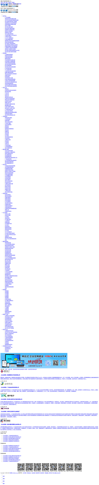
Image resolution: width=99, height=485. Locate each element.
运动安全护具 (8, 182)
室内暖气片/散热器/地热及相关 (11, 275)
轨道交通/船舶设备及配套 (10, 79)
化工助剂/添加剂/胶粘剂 (10, 233)
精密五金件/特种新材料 (9, 99)
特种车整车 (7, 120)
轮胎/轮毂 (7, 132)
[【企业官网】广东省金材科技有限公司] (6, 384)
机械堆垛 (7, 285)
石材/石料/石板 (8, 249)
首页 (6, 369)
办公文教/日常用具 (9, 110)
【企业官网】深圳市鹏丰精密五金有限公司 (11, 438)
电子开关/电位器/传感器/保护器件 (12, 20)
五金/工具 (5, 87)
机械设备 (4, 53)
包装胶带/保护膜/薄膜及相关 (10, 208)
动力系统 (7, 135)
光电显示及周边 (8, 36)
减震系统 (7, 131)
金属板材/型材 (8, 263)
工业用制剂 (7, 220)
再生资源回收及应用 (9, 326)
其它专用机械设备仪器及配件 (11, 86)
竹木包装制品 (8, 201)
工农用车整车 (8, 119)
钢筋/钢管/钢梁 (8, 242)
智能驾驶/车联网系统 (9, 128)
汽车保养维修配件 (8, 146)
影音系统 (7, 127)
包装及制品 (5, 193)
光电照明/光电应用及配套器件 (11, 47)
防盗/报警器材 (8, 176)
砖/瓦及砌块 (7, 266)
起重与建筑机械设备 (9, 72)
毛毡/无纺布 (7, 301)
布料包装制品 (8, 200)
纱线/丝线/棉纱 (8, 299)
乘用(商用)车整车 (8, 117)
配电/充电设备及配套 (9, 42)
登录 (2, 2)
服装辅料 (7, 297)
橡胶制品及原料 (8, 229)
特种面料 (7, 296)
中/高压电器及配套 (9, 39)
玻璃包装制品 (8, 198)
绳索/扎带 (7, 209)
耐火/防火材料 (8, 260)
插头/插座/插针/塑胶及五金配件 (11, 44)
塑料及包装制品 (8, 196)
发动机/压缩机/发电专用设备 (10, 84)
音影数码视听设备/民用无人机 (11, 157)
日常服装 (7, 308)
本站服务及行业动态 (7, 345)
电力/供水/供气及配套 (9, 328)
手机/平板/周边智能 (9, 150)
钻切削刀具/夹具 (8, 101)
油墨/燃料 (7, 235)
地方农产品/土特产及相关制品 (11, 332)
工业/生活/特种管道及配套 (10, 257)
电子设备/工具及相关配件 (10, 43)
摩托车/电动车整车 (9, 121)
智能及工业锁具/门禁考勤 (10, 171)
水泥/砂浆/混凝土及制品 (10, 244)
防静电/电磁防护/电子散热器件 (11, 46)
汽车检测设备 (8, 145)
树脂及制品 (7, 222)
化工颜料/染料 (8, 219)
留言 (7, 2)
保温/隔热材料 (8, 252)
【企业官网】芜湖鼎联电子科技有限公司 (11, 441)
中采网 (25, 369)
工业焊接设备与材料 (9, 109)
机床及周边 (7, 76)
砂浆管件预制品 (8, 284)
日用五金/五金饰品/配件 (10, 98)
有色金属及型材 (8, 318)
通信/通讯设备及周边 (9, 161)
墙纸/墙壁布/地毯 (8, 277)
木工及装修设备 (8, 69)
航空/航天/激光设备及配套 (10, 66)
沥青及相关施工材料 (9, 282)
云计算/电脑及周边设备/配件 (10, 160)
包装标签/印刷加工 (9, 205)
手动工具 (7, 94)
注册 (4, 2)
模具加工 (7, 88)
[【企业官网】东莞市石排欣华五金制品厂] (4, 408)
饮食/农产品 (5, 329)
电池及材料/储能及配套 (9, 28)
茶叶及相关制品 (8, 334)
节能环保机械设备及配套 (10, 62)
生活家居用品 (8, 273)
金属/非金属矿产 (8, 322)
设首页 (9, 2)
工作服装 (7, 307)
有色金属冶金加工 (8, 323)
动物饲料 (7, 341)
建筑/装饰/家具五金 (9, 97)
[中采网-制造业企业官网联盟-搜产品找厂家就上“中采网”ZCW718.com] (9, 6)
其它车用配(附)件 (8, 147)
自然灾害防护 (8, 179)
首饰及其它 (7, 312)
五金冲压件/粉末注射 (32, 369)
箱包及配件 (7, 306)
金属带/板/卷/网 (8, 325)
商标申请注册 (8, 348)
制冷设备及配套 (8, 65)
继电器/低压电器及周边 (9, 29)
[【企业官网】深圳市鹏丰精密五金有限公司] (5, 421)
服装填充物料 (8, 303)
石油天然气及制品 (8, 321)
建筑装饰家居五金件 (9, 248)
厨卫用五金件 (8, 268)
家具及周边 (7, 267)
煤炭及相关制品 (8, 319)
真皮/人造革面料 (8, 304)
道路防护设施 (8, 189)
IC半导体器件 (8, 17)
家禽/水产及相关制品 (9, 333)
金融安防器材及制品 (9, 169)
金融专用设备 (8, 75)
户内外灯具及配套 (8, 271)
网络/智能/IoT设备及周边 (10, 152)
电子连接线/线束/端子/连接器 (11, 21)
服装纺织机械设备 (8, 55)
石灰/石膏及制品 (8, 256)
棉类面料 (7, 290)
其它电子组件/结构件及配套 (10, 51)
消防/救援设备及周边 (9, 167)
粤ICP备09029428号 (56, 472)
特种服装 (7, 310)
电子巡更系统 (8, 185)
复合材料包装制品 (8, 202)
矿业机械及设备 (8, 68)
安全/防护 (5, 164)
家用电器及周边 (8, 156)
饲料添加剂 (7, 226)
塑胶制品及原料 (8, 227)
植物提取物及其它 (8, 344)
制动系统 (7, 141)
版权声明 (38, 472)
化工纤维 (7, 230)
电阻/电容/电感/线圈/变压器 (10, 18)
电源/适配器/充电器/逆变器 (10, 24)
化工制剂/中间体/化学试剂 (10, 234)
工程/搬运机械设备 (9, 54)
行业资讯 (7, 351)
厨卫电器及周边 (8, 154)
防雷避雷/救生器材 (9, 168)
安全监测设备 (8, 178)
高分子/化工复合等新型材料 (10, 238)
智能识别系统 (8, 186)
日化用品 (7, 216)
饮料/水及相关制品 (9, 336)
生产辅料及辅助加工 (9, 300)
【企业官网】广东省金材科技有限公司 (10, 435)
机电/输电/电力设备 (9, 77)
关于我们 (25, 472)
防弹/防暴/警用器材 (9, 174)
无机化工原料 (8, 213)
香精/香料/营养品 (8, 237)
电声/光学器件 (8, 25)
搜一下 (2, 8)
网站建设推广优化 (8, 347)
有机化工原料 (8, 215)
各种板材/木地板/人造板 (10, 246)
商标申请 (19, 3)
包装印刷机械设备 (8, 57)
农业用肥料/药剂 (8, 223)
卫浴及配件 (7, 270)
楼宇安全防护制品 (8, 279)
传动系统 (7, 134)
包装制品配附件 (8, 207)
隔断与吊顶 (7, 264)
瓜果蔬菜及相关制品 (9, 330)
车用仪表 (7, 143)
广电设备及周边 (8, 158)
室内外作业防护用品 (9, 172)
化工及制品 (5, 212)
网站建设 (14, 3)
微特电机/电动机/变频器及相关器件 (12, 40)
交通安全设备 (8, 139)
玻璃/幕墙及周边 (8, 253)
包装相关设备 (8, 204)
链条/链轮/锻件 (8, 91)
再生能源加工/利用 (9, 317)
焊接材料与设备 (8, 32)
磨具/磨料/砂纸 (8, 105)
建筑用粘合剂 (8, 274)
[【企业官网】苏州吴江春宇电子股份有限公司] (7, 396)
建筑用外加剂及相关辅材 (10, 255)
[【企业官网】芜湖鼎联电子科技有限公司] (5, 372)
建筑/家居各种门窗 (9, 259)
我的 (4, 483)
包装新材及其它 (8, 211)
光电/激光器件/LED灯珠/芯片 (11, 35)
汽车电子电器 (8, 123)
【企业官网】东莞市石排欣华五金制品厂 (11, 439)
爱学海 (10, 3)
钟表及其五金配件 (8, 113)
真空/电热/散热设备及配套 (10, 64)
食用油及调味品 (8, 339)
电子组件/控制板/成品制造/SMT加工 (12, 50)
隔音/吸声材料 (8, 262)
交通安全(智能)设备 (9, 183)
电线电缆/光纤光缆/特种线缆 (10, 22)
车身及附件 (7, 138)
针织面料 (7, 295)
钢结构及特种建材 (8, 281)
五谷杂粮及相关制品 (9, 340)
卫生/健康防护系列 (9, 175)
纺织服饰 (4, 289)
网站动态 (7, 350)
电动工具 (7, 95)
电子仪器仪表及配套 (9, 33)
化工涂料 (7, 224)
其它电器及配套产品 (9, 163)
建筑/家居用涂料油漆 (9, 245)
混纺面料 (7, 292)
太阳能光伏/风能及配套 (9, 315)
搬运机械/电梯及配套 (9, 286)
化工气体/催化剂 (8, 231)
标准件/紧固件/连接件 (9, 106)
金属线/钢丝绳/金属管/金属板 (11, 112)
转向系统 (7, 130)
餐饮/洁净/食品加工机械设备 (10, 73)
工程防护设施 (8, 190)
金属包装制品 (8, 197)
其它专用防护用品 (8, 191)
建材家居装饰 (5, 241)
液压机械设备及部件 (9, 83)
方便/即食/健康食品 (9, 337)
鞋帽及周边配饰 (8, 311)
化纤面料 (7, 293)
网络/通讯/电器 (6, 149)
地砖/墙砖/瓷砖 (8, 251)
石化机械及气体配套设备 (10, 61)
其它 (6, 240)
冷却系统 (7, 142)
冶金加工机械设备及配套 (10, 80)
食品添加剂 (7, 218)
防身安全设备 (8, 187)
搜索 (4, 478)
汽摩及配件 (5, 116)
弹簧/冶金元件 (8, 102)
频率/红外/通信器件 (9, 31)
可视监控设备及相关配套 (10, 165)
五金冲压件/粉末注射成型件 (10, 90)
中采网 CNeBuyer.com (13, 472)
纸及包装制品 (8, 194)
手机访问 (2, 3)
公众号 (6, 3)
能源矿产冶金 (5, 314)
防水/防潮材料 (8, 278)
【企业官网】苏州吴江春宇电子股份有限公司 (12, 436)
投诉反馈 (33, 472)
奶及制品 (7, 343)
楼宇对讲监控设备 (8, 180)
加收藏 (13, 2)
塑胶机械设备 (8, 58)
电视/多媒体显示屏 (9, 153)
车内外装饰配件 (8, 124)
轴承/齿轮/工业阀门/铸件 (10, 108)
